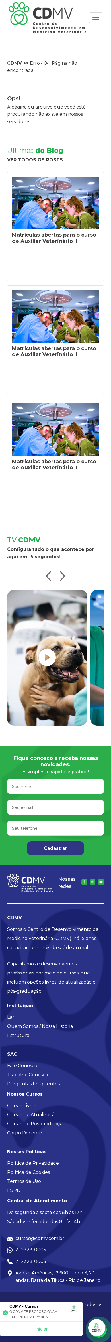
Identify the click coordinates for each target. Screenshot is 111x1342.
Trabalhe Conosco (27, 1074)
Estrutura (18, 1035)
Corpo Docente (24, 1133)
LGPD (13, 1190)
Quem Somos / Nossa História (40, 1026)
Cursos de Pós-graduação (36, 1123)
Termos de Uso (24, 1181)
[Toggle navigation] (95, 17)
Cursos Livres (21, 1105)
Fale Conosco (22, 1065)
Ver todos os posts (35, 160)
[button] (48, 576)
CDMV (14, 63)
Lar (10, 1017)
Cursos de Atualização (32, 1114)
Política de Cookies (28, 1172)
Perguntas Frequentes (33, 1084)
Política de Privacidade (33, 1163)
